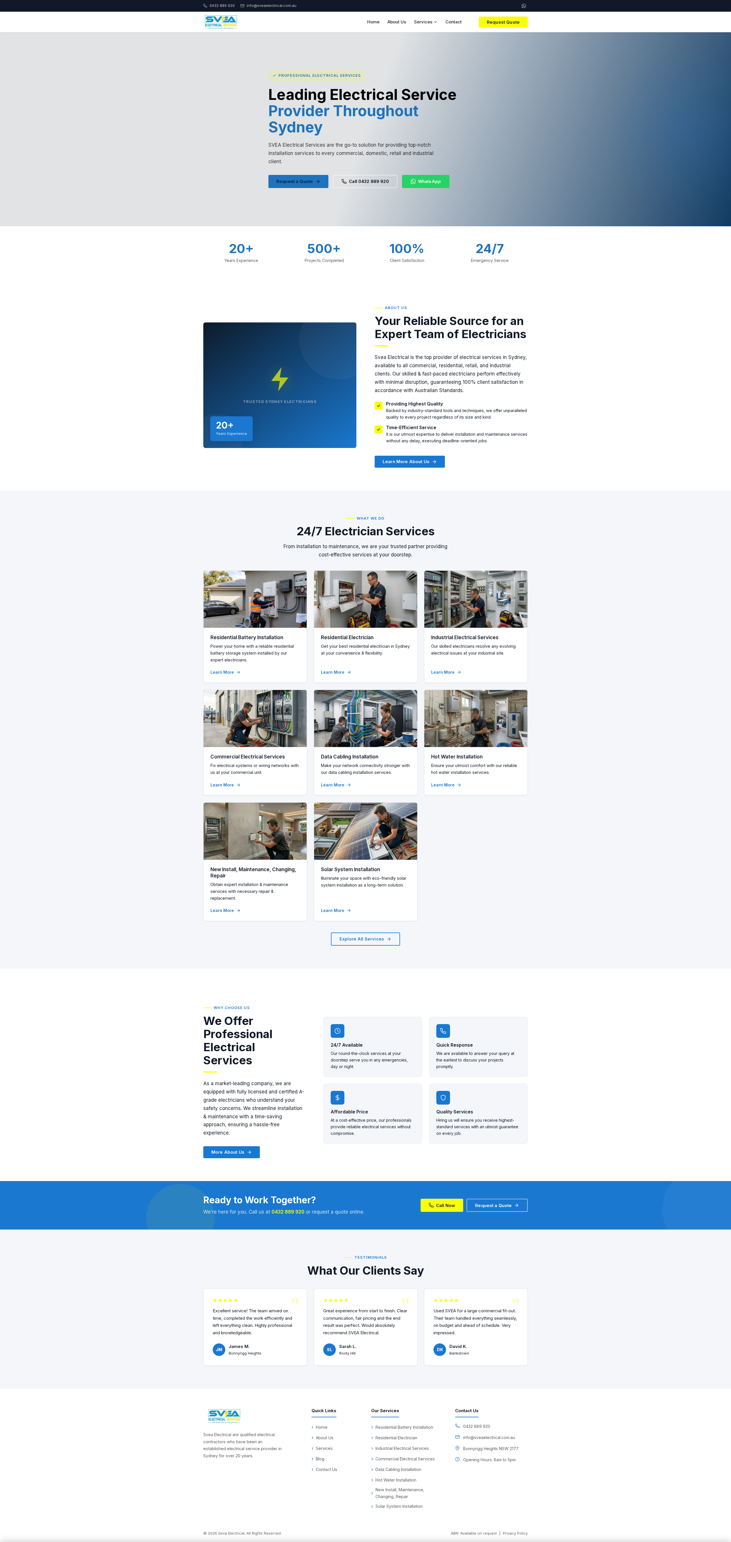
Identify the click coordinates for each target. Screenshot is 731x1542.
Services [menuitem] (423, 22)
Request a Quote (294, 181)
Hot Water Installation (457, 757)
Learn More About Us (406, 461)
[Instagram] (221, 1470)
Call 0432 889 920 (369, 181)
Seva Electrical (231, 1533)
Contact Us (326, 1469)
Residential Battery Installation (246, 637)
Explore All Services (362, 939)
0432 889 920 (288, 1212)
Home (322, 1427)
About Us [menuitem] (396, 22)
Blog (320, 1458)
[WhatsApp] (524, 6)
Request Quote (503, 22)
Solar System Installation (350, 869)
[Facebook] (208, 1470)
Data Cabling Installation (349, 757)
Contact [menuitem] (453, 22)
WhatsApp (429, 181)
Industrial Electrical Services (465, 637)
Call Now (445, 1205)
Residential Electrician (347, 637)
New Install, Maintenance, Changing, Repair (399, 1493)
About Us (325, 1437)
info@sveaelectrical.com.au (489, 1437)
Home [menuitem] (373, 22)
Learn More (222, 672)
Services (324, 1448)
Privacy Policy (515, 1533)
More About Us (227, 1152)
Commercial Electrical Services (247, 757)
